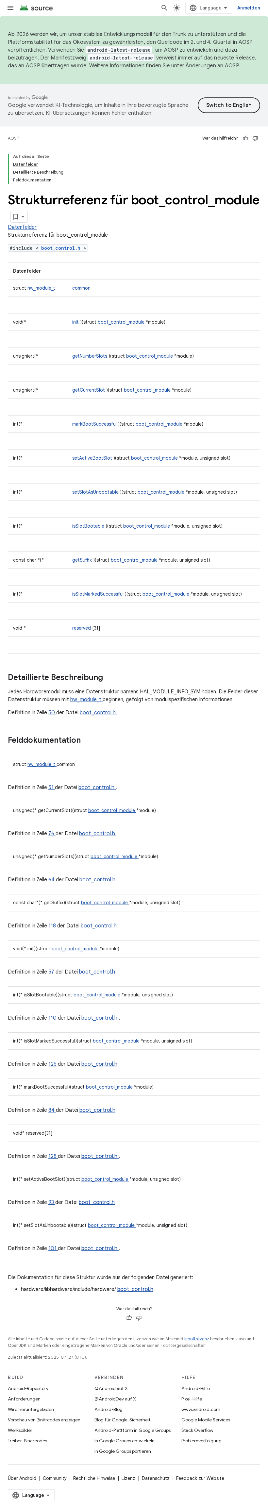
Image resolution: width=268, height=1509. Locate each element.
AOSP (13, 138)
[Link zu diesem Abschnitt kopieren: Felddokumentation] (89, 741)
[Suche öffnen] (164, 8)
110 (53, 1018)
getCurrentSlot (89, 390)
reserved (82, 628)
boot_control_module (122, 322)
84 (52, 1110)
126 (53, 1064)
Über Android (22, 1478)
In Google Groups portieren (122, 1451)
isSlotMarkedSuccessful (98, 594)
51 (51, 787)
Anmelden (248, 8)
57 (52, 972)
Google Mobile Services (205, 1420)
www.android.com (200, 1409)
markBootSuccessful (95, 424)
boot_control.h (62, 248)
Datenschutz (156, 1478)
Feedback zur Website (200, 1478)
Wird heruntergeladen (31, 1409)
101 (53, 1248)
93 (51, 1202)
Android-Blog (108, 1409)
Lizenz (128, 1478)
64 (52, 879)
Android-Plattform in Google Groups (132, 1430)
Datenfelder (22, 227)
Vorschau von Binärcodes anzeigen (44, 1420)
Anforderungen (24, 1399)
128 (53, 1156)
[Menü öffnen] (10, 8)
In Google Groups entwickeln (124, 1441)
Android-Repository (28, 1388)
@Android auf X (111, 1388)
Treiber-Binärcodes (27, 1441)
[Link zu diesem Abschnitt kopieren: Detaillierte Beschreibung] (111, 678)
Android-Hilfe (195, 1388)
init (76, 322)
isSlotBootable (89, 526)
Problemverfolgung (201, 1441)
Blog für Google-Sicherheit (122, 1420)
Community (55, 1478)
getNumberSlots (90, 356)
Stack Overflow (197, 1430)
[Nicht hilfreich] (255, 138)
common (81, 288)
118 (52, 926)
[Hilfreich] (245, 138)
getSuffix (82, 560)
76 (52, 833)
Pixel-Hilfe (191, 1399)
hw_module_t (42, 288)
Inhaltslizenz (196, 1339)
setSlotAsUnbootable (96, 492)
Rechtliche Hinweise (94, 1478)
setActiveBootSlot (92, 458)
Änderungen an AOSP (212, 65)
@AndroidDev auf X (115, 1399)
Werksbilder (20, 1430)
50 (52, 712)
